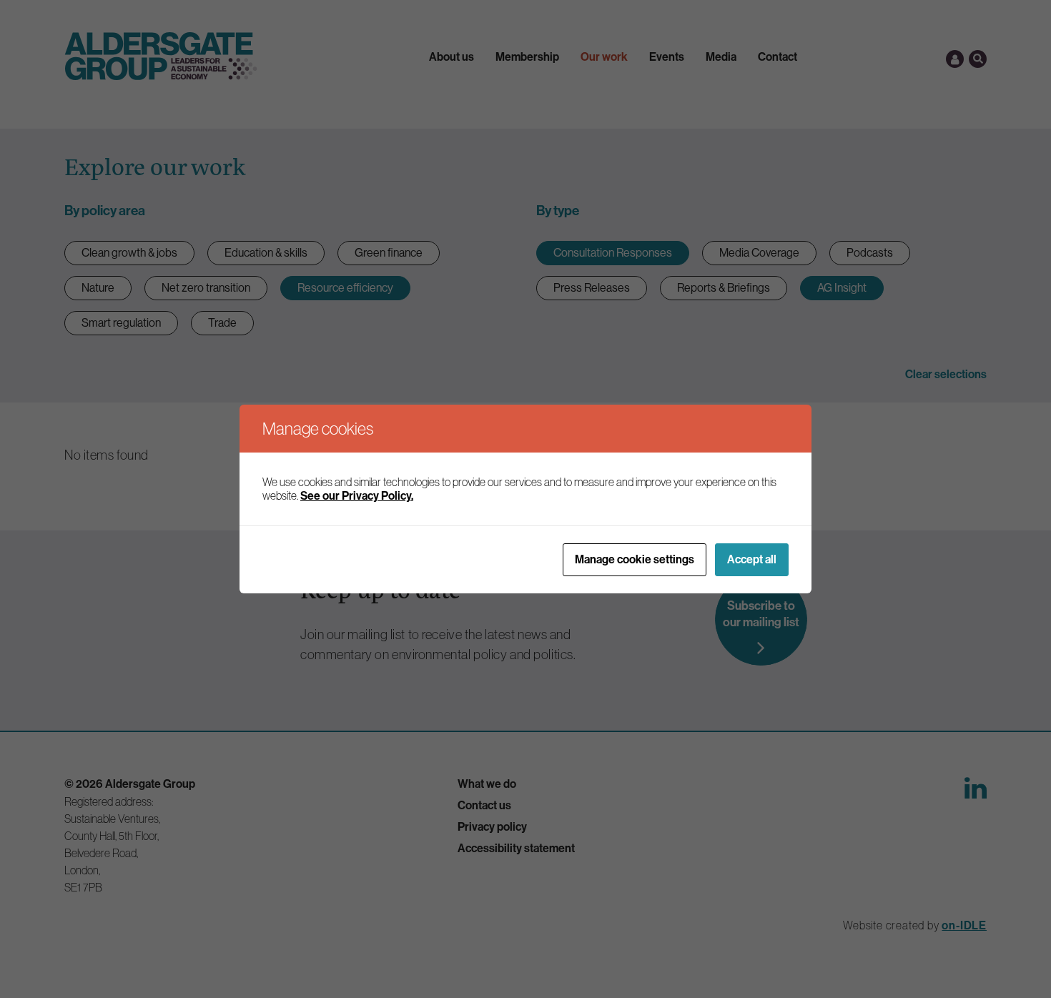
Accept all (751, 559)
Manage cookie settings (634, 559)
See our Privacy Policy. (356, 496)
